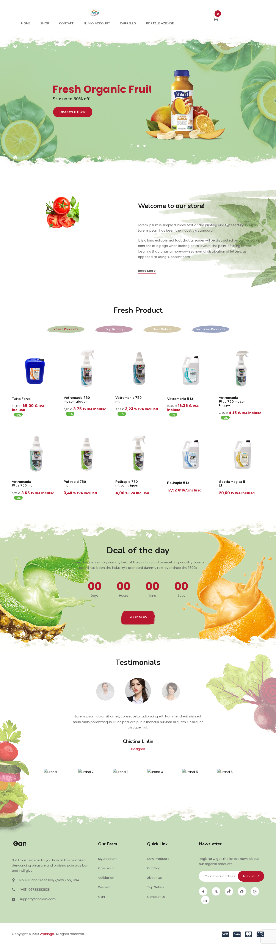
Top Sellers (156, 887)
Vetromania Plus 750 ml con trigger (232, 401)
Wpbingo (47, 934)
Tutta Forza (21, 398)
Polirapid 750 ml (75, 483)
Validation (106, 877)
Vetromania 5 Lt (180, 398)
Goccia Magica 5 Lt (232, 483)
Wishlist (104, 887)
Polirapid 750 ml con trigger (127, 483)
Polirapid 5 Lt (178, 482)
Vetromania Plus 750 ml (22, 483)
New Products (158, 858)
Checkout (106, 868)
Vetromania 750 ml (128, 399)
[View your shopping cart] (215, 19)
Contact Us (156, 896)
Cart (101, 896)
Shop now (138, 617)
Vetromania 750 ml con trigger (77, 399)
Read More (147, 271)
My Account (107, 858)
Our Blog (153, 868)
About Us (154, 877)
